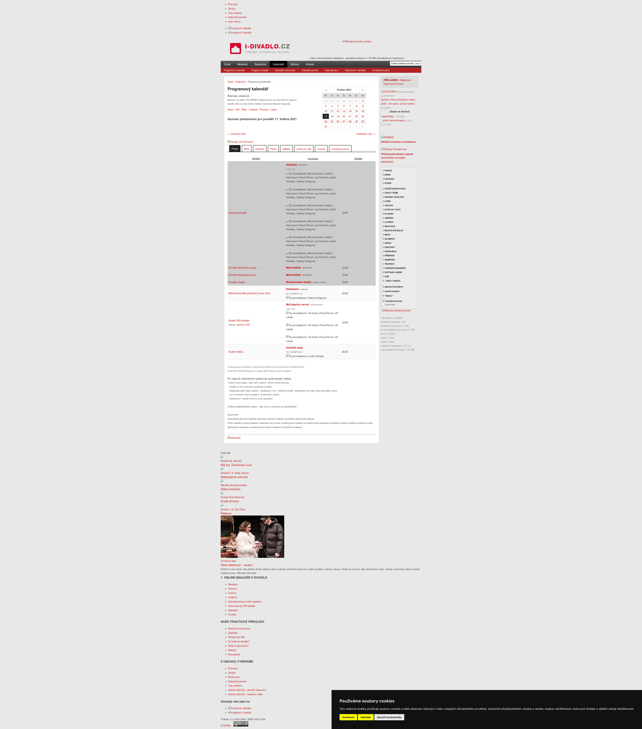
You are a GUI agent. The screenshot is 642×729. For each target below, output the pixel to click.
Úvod (227, 64)
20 (344, 116)
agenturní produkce (393, 286)
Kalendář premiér (237, 17)
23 (362, 116)
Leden (273, 109)
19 (338, 116)
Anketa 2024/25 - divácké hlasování (247, 690)
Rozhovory (234, 677)
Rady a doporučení (238, 645)
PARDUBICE (390, 251)
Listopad (253, 109)
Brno (246, 148)
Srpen (231, 109)
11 (332, 111)
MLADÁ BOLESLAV (393, 230)
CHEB (387, 201)
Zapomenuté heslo (393, 83)
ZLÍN (386, 276)
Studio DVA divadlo (239, 320)
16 (362, 111)
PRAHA (388, 170)
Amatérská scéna (380, 70)
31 (326, 126)
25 (332, 121)
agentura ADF (243, 324)
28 (338, 100)
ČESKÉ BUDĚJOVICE (394, 188)
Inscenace (313, 158)
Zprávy (232, 8)
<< (325, 90)
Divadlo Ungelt (236, 282)
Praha (235, 148)
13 (344, 111)
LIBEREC (389, 217)
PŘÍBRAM (389, 255)
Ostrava (259, 148)
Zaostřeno (260, 64)
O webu (232, 614)
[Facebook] (239, 28)
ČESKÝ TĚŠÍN (391, 192)
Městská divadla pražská (249, 293)
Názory (295, 64)
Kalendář (278, 64)
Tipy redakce (235, 13)
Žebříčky (232, 632)
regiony (286, 148)
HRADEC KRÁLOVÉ (394, 196)
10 (326, 111)
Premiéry (233, 4)
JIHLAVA (388, 205)
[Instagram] (239, 32)
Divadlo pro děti (236, 637)
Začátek (358, 158)
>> (362, 90)
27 (332, 100)
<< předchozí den (237, 133)
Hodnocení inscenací (239, 628)
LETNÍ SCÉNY (388, 91)
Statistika (233, 610)
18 (332, 116)
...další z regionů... (392, 280)
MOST (387, 234)
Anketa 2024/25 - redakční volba (245, 694)
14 (350, 111)
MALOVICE (389, 226)
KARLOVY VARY (392, 209)
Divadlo (256, 158)
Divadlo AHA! (242, 267)
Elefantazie (292, 289)
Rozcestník (234, 654)
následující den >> (366, 133)
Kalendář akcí (331, 70)
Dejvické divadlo (237, 212)
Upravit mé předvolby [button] (389, 717)
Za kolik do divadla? (238, 641)
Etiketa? (232, 650)
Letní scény (234, 21)
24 (326, 121)
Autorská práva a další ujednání (245, 601)
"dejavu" (388, 295)
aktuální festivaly (393, 301)
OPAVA (387, 242)
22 (356, 116)
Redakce (233, 584)
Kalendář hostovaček (285, 70)
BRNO (387, 174)
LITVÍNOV (389, 222)
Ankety (310, 64)
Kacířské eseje (294, 347)
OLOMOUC (389, 238)
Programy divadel (259, 70)
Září (238, 109)
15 (356, 111)
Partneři (232, 588)
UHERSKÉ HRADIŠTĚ (395, 268)
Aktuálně (242, 64)
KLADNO (388, 213)
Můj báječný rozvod (297, 304)
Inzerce (232, 592)
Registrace (405, 80)
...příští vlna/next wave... (394, 120)
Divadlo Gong (242, 274)
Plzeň (273, 148)
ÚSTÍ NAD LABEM (393, 272)
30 (350, 100)
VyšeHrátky (387, 116)
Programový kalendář (234, 70)
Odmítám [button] (365, 717)
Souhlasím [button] (348, 717)
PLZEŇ (387, 183)
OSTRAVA (389, 178)
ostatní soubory (392, 291)
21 (350, 116)
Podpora (232, 597)
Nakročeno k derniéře (355, 70)
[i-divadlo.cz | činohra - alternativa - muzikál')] (259, 49)
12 (338, 111)
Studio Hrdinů (236, 351)
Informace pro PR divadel (241, 606)
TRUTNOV (389, 263)
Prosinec (264, 109)
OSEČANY (389, 247)
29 (344, 100)
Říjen (244, 109)
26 (326, 100)
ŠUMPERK (389, 259)
